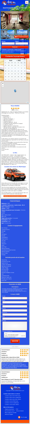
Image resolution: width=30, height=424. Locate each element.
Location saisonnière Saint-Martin (13, 399)
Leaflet (27, 102)
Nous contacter (20, 411)
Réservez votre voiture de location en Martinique (15, 196)
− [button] (2, 86)
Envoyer (15, 341)
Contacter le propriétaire (15, 56)
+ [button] (2, 83)
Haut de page (24, 417)
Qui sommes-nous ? (9, 411)
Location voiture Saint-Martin (12, 404)
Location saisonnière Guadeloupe (13, 397)
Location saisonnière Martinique (12, 395)
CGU (17, 409)
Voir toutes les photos (22, 36)
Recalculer (15, 47)
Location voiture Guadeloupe (12, 402)
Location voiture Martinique (11, 401)
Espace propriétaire (9, 409)
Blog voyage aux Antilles (10, 412)
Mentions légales (9, 414)
